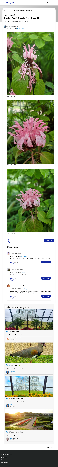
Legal (2, 459)
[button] (51, 26)
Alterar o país (4, 462)
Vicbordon (12, 371)
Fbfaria (11, 438)
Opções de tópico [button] (51, 14)
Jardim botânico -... (15, 331)
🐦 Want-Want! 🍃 (15, 365)
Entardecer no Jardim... (16, 432)
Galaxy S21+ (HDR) (11, 96)
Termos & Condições (6, 454)
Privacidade (4, 457)
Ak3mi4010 (12, 338)
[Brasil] (8, 2)
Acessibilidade (5, 452)
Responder (46, 262)
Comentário (49, 240)
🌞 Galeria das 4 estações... (17, 398)
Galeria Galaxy (20, 28)
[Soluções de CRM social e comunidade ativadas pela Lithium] (50, 447)
